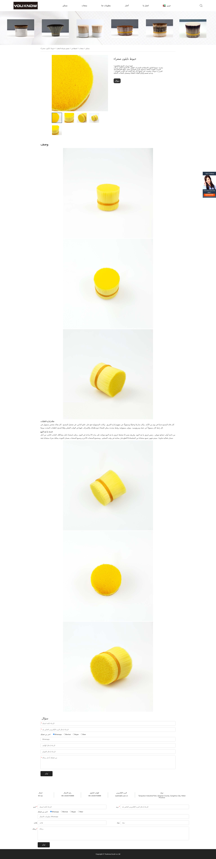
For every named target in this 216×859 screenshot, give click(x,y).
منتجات (84, 6)
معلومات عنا (106, 6)
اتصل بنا (146, 6)
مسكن (65, 6)
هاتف (35, 823)
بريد (41, 729)
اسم (41, 723)
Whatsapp (58, 734)
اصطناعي (74, 48)
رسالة (41, 758)
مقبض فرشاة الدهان (63, 48)
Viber (84, 734)
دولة (118, 823)
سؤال (117, 81)
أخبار (127, 6)
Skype (76, 734)
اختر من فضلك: (45, 734)
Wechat (68, 734)
